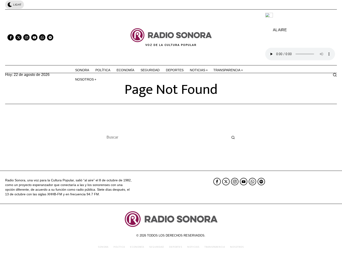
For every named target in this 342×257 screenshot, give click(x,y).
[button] (233, 137)
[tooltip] (10, 37)
